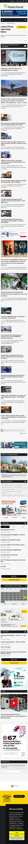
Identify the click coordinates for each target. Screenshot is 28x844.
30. (25, 599)
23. (25, 597)
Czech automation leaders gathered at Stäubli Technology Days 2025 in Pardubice (13, 181)
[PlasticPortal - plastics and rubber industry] (14, 6)
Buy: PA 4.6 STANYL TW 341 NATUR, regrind (12, 545)
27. (14, 599)
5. (10, 593)
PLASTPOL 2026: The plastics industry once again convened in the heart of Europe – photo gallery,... (13, 143)
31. (3, 601)
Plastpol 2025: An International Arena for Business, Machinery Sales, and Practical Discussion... (12, 357)
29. (21, 599)
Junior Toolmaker (5, 647)
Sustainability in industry (7, 485)
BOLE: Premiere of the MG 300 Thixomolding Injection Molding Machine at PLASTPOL (13, 124)
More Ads (14, 576)
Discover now (19, 796)
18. (6, 597)
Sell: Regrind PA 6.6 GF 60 (8, 529)
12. (10, 595)
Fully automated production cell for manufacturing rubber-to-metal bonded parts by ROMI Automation (14, 716)
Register (13, 1)
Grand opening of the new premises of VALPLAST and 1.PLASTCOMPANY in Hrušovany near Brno (11, 336)
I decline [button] (17, 835)
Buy (14, 526)
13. (14, 595)
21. (18, 597)
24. (3, 599)
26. (10, 599)
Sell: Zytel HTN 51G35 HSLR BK (9, 555)
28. (18, 599)
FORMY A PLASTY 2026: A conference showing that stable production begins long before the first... (13, 162)
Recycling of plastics (19, 495)
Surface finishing (19, 485)
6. (14, 593)
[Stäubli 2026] (14, 445)
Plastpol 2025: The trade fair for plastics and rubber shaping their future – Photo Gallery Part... (13, 397)
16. (25, 595)
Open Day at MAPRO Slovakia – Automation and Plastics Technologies (13, 317)
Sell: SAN (3, 566)
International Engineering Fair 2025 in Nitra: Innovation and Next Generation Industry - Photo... (13, 377)
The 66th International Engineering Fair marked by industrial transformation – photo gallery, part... (13, 201)
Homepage (3, 23)
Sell (23, 526)
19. (10, 597)
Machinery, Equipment (7, 487)
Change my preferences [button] (17, 838)
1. (21, 590)
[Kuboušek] (14, 510)
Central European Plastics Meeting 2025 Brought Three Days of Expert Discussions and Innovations (14, 294)
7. (18, 593)
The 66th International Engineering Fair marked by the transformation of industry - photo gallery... (12, 221)
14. (18, 595)
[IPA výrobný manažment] (14, 678)
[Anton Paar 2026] (14, 234)
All (5, 526)
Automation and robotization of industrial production (12, 492)
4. (6, 593)
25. (6, 599)
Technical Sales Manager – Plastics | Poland (13, 642)
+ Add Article (21, 27)
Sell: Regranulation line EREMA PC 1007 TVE (13, 535)
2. (25, 590)
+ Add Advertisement (14, 579)
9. (25, 593)
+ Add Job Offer (14, 663)
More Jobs (14, 659)
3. (2, 593)
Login (17, 1)
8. (21, 593)
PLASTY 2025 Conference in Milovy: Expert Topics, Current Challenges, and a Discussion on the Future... (13, 417)
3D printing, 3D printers (7, 495)
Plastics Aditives (18, 487)
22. (21, 597)
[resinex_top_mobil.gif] (14, 13)
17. (3, 597)
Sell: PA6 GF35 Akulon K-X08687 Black (11, 550)
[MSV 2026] (14, 741)
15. (21, 595)
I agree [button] (17, 832)
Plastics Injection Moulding (8, 489)
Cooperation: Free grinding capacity (10, 540)
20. (14, 597)
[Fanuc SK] (14, 618)
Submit (24, 771)
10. (3, 595)
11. (6, 595)
